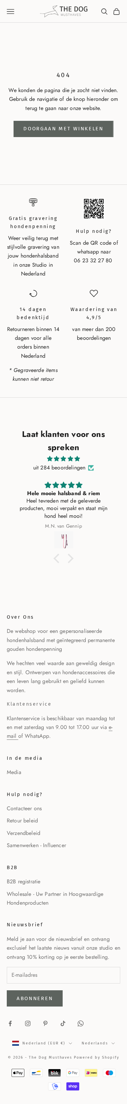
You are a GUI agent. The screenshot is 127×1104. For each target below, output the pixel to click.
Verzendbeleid (23, 833)
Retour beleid (22, 820)
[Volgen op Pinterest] (45, 1023)
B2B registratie (23, 881)
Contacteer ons (24, 808)
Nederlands (95, 1043)
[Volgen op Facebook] (10, 1023)
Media (14, 772)
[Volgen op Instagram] (27, 1023)
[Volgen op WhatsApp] (80, 1023)
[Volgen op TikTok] (63, 1023)
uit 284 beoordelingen (59, 467)
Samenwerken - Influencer (36, 845)
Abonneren (35, 998)
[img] (63, 458)
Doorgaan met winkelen (63, 129)
